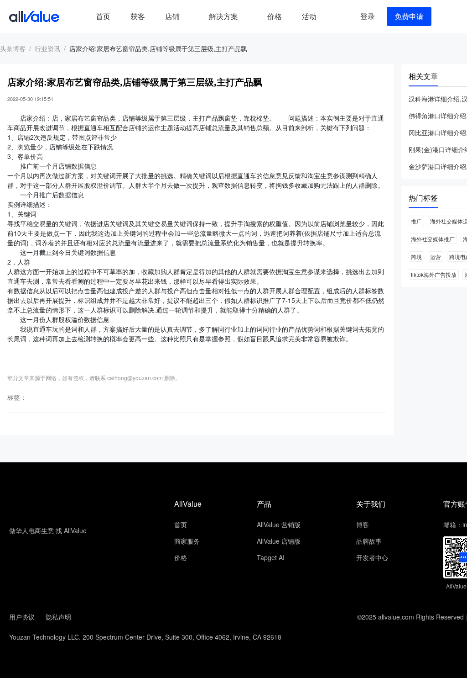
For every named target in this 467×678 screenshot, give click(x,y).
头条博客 (13, 48)
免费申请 (409, 16)
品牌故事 (369, 541)
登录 (367, 16)
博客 (362, 524)
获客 (137, 16)
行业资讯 (47, 48)
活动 (309, 16)
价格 (274, 16)
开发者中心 (372, 557)
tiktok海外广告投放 (434, 274)
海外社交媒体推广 (433, 239)
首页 (103, 16)
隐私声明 (58, 616)
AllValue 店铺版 (279, 541)
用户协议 (22, 616)
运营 (435, 256)
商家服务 (187, 541)
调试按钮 (334, 16)
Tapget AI (271, 557)
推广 (416, 221)
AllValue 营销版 (279, 524)
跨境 (416, 256)
